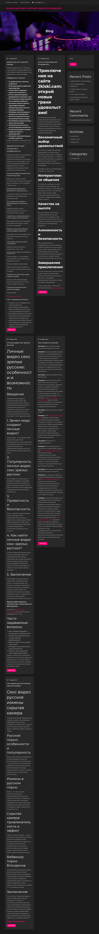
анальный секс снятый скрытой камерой (33, 8)
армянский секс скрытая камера (80, 81)
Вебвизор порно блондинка (16, 921)
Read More (11, 329)
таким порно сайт (57, 288)
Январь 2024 (75, 142)
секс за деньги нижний (48, 343)
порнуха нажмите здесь (14, 296)
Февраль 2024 (75, 139)
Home (91, 6)
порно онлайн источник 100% (50, 451)
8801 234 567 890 (25, 2)
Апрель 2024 (75, 136)
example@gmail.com (39, 2)
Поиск (71, 58)
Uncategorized (75, 158)
